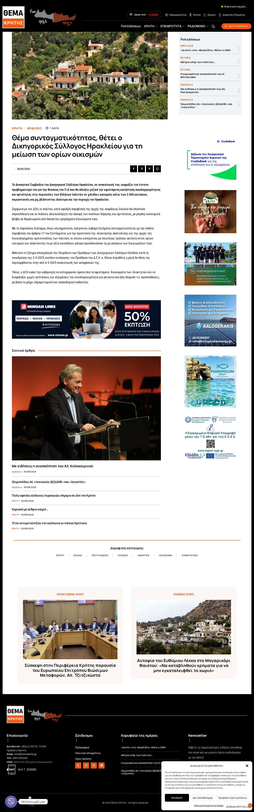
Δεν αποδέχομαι (203, 798)
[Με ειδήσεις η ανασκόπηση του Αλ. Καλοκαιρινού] (86, 408)
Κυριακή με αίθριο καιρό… (30, 509)
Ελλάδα (185, 57)
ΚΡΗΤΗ (17, 128)
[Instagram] (86, 765)
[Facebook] (133, 168)
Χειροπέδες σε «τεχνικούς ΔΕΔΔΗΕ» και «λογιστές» (49, 482)
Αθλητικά (187, 45)
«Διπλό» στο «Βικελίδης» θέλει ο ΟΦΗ (206, 50)
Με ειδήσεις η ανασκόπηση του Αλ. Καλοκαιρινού (52, 466)
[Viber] (11, 802)
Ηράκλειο (34, 128)
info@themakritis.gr (25, 754)
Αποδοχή (176, 798)
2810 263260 (20, 758)
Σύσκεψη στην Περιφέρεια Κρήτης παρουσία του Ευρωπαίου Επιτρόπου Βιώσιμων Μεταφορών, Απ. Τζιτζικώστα (70, 670)
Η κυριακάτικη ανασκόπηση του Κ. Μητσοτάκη (203, 75)
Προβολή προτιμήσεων (232, 798)
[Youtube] (101, 765)
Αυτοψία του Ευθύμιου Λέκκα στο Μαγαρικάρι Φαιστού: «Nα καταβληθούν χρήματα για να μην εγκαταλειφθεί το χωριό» (184, 665)
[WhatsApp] (157, 168)
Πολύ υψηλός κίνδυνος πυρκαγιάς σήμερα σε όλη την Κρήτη (54, 495)
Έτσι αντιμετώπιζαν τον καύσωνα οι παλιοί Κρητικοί (49, 523)
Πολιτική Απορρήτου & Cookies (208, 805)
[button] (247, 765)
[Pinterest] (149, 168)
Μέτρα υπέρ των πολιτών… (198, 62)
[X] (141, 168)
